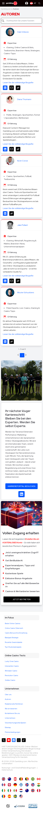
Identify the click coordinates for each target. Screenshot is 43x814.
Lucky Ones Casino (12, 661)
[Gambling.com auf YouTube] (9, 740)
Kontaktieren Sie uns (12, 713)
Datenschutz (7, 770)
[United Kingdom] (3, 779)
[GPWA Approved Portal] (32, 806)
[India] (38, 784)
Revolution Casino (11, 675)
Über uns (8, 695)
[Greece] (21, 784)
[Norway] (33, 790)
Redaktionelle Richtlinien (14, 704)
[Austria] (15, 779)
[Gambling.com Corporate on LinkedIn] (21, 494)
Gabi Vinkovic (23, 32)
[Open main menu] (3, 3)
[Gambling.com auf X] (4, 740)
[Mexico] (15, 790)
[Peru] (38, 790)
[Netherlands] (21, 790)
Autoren (8, 699)
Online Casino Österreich (14, 628)
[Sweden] (15, 796)
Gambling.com (6, 9)
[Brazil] (33, 779)
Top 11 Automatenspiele (13, 647)
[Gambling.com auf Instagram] (19, 740)
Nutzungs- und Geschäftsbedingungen (19, 767)
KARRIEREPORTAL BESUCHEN (21, 486)
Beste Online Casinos (12, 623)
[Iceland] (27, 784)
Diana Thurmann (24, 99)
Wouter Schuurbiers (25, 292)
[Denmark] (9, 784)
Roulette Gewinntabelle (13, 642)
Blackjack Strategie (11, 638)
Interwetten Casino (12, 666)
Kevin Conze (22, 161)
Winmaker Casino (11, 671)
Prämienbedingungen (12, 732)
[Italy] (9, 790)
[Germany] (15, 784)
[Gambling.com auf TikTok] (24, 740)
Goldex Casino (10, 680)
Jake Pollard (22, 225)
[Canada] (38, 779)
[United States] (21, 796)
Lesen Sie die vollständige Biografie (18, 82)
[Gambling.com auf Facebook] (14, 740)
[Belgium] (21, 779)
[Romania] (3, 796)
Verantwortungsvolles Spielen (15, 723)
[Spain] (9, 796)
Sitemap (8, 727)
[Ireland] (3, 790)
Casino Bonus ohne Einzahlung (16, 633)
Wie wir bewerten (11, 709)
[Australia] (9, 779)
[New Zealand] (27, 790)
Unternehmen (10, 718)
